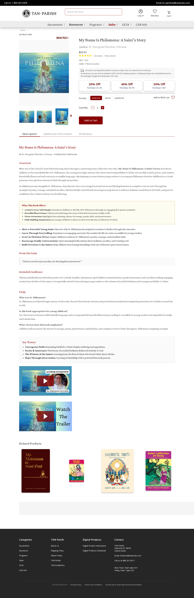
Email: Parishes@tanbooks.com (127, 555)
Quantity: (83, 107)
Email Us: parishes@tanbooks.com (173, 2)
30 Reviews (85, 134)
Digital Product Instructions (94, 546)
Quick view (35, 468)
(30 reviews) (98, 56)
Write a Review (110, 56)
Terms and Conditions (93, 585)
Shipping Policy (57, 550)
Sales (111, 24)
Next (71, 115)
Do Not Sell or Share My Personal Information (123, 585)
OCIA (125, 24)
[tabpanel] (26, 116)
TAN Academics (58, 565)
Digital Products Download (94, 550)
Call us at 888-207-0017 (124, 560)
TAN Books (56, 560)
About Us (55, 546)
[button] (45, 381)
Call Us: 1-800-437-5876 (15, 2)
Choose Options (35, 473)
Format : (83, 98)
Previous (17, 115)
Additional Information (57, 134)
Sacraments (54, 24)
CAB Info (141, 24)
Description (29, 134)
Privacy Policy (75, 585)
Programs (95, 24)
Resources (76, 24)
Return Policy (56, 555)
